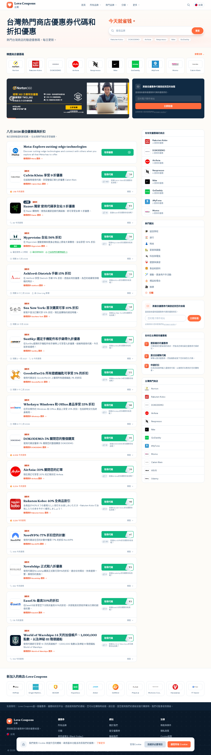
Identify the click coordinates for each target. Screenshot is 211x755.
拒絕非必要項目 (155, 744)
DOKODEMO (133, 39)
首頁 (83, 5)
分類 (123, 5)
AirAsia (148, 39)
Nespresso (161, 39)
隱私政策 (164, 730)
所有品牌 (94, 5)
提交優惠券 (114, 730)
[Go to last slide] (11, 98)
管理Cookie (135, 744)
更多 (135, 5)
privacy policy (160, 112)
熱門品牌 (110, 5)
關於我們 (113, 725)
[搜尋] (188, 5)
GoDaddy (184, 39)
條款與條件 (165, 725)
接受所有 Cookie (179, 744)
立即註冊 (168, 106)
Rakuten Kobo (117, 39)
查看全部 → (199, 54)
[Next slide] (124, 98)
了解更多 (100, 743)
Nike (173, 39)
